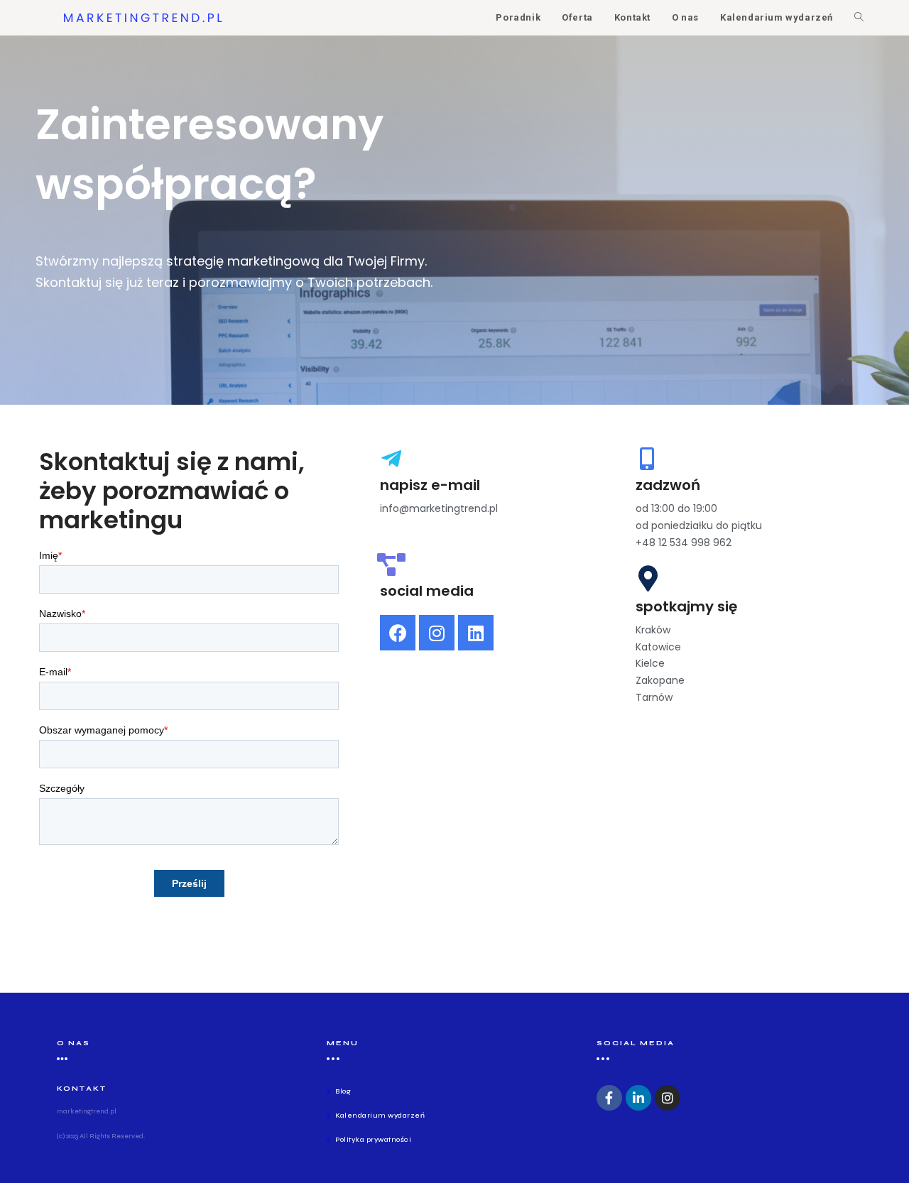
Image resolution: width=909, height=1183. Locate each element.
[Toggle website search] (859, 18)
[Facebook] (397, 632)
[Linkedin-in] (638, 1098)
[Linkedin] (476, 632)
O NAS (73, 1043)
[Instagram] (436, 632)
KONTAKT (82, 1088)
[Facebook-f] (609, 1098)
